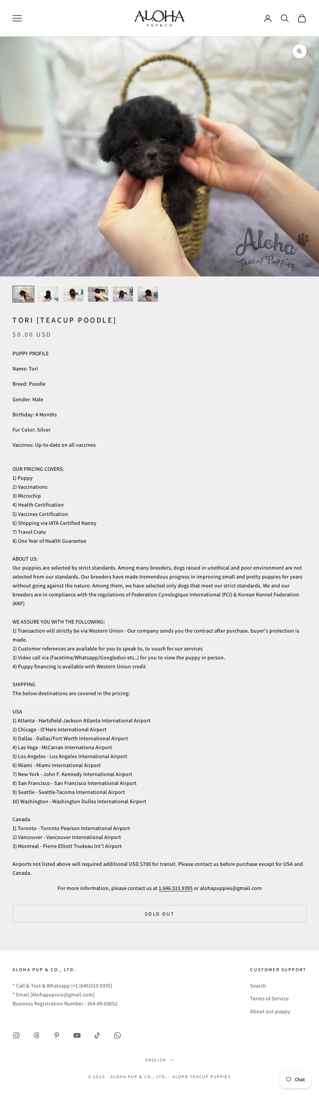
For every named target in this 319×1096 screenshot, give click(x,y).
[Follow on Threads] (36, 1035)
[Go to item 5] (123, 294)
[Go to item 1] (23, 294)
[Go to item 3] (73, 294)
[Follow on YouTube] (77, 1035)
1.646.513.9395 (176, 887)
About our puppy (270, 1011)
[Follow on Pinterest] (57, 1035)
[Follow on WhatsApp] (117, 1035)
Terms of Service (269, 998)
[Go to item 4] (98, 294)
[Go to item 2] (48, 294)
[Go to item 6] (148, 294)
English (156, 1060)
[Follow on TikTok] (97, 1035)
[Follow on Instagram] (16, 1035)
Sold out (159, 914)
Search (258, 985)
